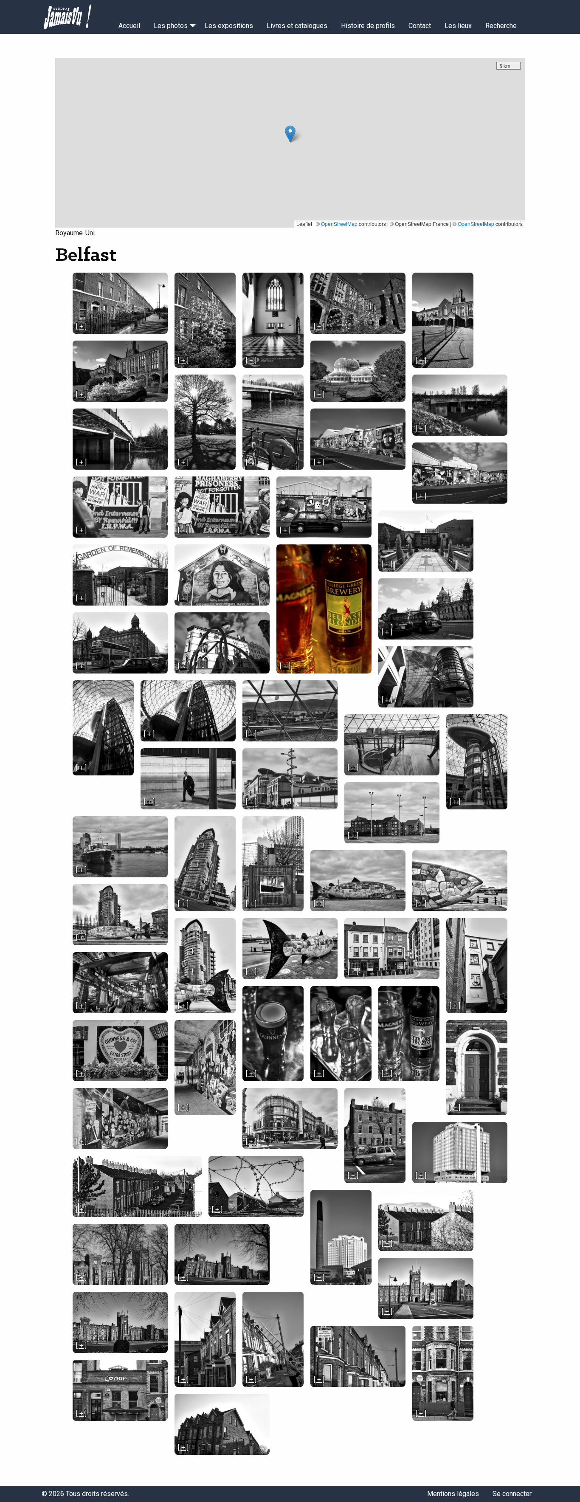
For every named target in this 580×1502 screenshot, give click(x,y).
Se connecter (512, 1494)
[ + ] (81, 326)
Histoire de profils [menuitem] (368, 26)
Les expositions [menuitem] (229, 26)
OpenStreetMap (339, 223)
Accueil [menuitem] (129, 26)
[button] (290, 134)
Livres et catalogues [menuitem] (297, 26)
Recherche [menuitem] (501, 26)
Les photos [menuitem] (171, 26)
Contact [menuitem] (419, 26)
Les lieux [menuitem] (458, 26)
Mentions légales (453, 1494)
